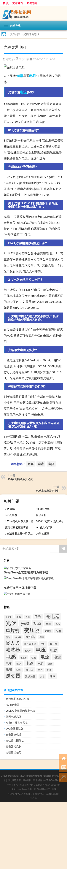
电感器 (23, 657)
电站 (18, 663)
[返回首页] (63, 758)
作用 (28, 617)
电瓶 (9, 663)
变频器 (48, 631)
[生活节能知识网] (33, 13)
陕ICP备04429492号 (53, 780)
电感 (11, 656)
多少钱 (18, 637)
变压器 (32, 630)
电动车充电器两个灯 (48, 490)
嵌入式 (13, 642)
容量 (41, 637)
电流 (23, 92)
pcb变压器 (11, 515)
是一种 (53, 644)
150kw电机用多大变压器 (19, 521)
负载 (49, 670)
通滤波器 (30, 676)
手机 (43, 644)
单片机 (13, 630)
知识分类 (32, 3)
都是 (42, 676)
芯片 (40, 669)
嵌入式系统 (30, 644)
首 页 (6, 3)
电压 (41, 649)
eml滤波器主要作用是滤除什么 (20, 533)
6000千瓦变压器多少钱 (49, 521)
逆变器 (13, 675)
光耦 (20, 75)
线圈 (9, 669)
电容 (53, 650)
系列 (50, 663)
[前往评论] (63, 767)
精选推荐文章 (14, 780)
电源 (57, 656)
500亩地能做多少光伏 (20, 479)
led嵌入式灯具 (44, 527)
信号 (37, 616)
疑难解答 (37, 780)
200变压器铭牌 (14, 728)
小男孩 (33, 797)
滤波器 (13, 649)
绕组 (18, 670)
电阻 (32, 75)
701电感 (10, 509)
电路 (30, 663)
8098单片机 (43, 509)
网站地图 (27, 780)
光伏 (11, 623)
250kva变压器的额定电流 (20, 710)
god (13, 59)
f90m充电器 (13, 704)
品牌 (58, 631)
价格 (18, 617)
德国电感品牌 (13, 716)
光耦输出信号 (13, 752)
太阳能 (30, 637)
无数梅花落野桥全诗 (17, 698)
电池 (33, 657)
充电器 (53, 616)
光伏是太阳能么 (15, 740)
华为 (48, 624)
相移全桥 (41, 515)
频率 (52, 676)
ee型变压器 (42, 533)
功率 (37, 623)
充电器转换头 (13, 746)
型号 (8, 637)
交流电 (9, 617)
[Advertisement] (33, 835)
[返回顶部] (63, 777)
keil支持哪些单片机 (17, 722)
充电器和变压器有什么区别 (20, 527)
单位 (58, 624)
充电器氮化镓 (13, 734)
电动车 (28, 650)
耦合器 (30, 670)
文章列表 (17, 3)
